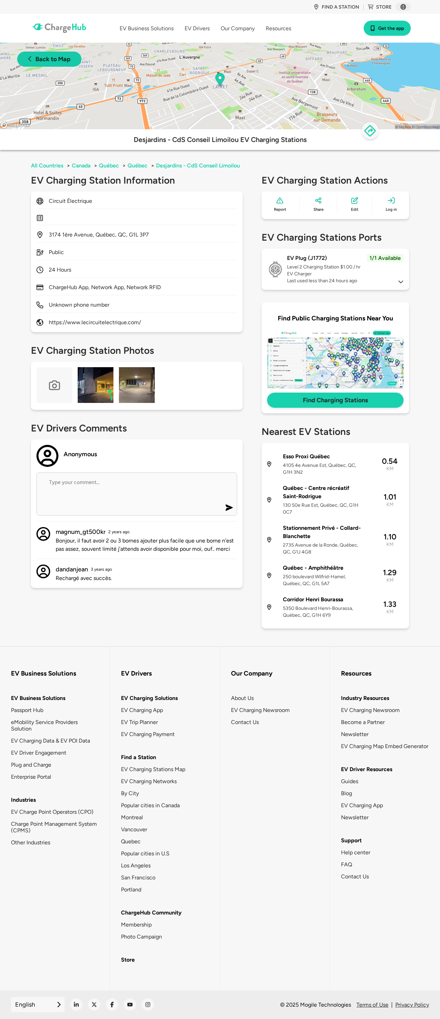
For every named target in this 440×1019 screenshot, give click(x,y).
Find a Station (138, 757)
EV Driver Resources (366, 769)
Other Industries (30, 842)
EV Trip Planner (139, 722)
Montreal (132, 817)
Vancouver (134, 829)
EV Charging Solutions (149, 698)
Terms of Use (372, 1004)
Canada (81, 165)
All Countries (47, 165)
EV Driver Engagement (38, 752)
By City (130, 793)
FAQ (346, 864)
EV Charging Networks (149, 781)
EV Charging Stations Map (153, 769)
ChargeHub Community (151, 912)
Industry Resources (365, 698)
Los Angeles (136, 865)
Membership (136, 924)
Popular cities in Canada (150, 805)
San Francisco (138, 877)
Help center (355, 852)
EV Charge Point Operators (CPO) (52, 812)
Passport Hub (27, 710)
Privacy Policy (412, 1004)
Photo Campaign (141, 936)
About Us (242, 698)
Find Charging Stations (335, 400)
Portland (131, 889)
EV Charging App (142, 710)
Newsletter (354, 734)
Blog (346, 793)
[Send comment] (229, 507)
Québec (109, 165)
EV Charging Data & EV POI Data (50, 740)
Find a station (340, 7)
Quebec (131, 841)
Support (351, 840)
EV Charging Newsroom (260, 710)
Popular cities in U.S (145, 853)
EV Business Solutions (38, 698)
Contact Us (245, 722)
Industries (23, 800)
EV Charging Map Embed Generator (384, 746)
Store (384, 7)
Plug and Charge (31, 764)
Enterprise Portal (31, 777)
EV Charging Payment (148, 734)
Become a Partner (363, 722)
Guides (349, 781)
